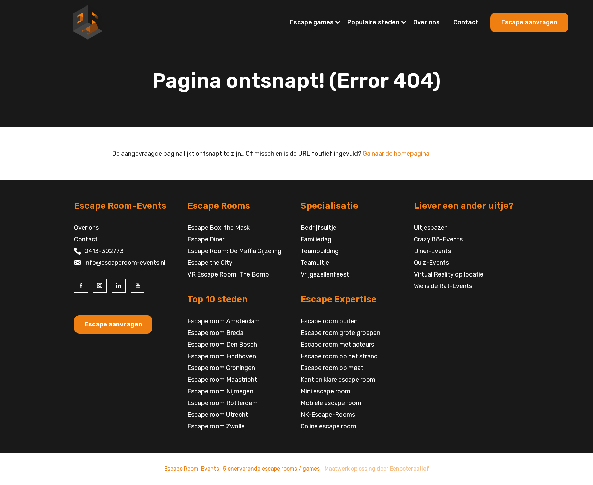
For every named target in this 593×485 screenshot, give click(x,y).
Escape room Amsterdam (223, 321)
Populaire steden (373, 22)
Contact (465, 22)
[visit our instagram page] (100, 286)
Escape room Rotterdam (222, 403)
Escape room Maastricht (222, 379)
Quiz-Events (431, 263)
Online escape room (328, 426)
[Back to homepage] (88, 22)
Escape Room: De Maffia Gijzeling (234, 251)
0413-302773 (104, 251)
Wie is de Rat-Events (443, 286)
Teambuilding (320, 251)
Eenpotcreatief (409, 468)
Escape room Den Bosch (222, 344)
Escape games (312, 22)
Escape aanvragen (529, 22)
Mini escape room (325, 391)
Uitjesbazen (431, 228)
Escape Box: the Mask (218, 228)
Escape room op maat (332, 368)
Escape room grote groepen (340, 333)
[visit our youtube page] (137, 286)
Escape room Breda (215, 333)
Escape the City (209, 263)
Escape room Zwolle (216, 426)
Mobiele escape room (331, 403)
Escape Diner (205, 239)
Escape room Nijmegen (220, 391)
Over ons (426, 22)
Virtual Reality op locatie (449, 274)
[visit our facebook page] (81, 286)
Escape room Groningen (221, 368)
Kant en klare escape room (338, 379)
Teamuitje (315, 263)
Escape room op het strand (339, 356)
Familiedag (316, 239)
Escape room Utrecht (217, 414)
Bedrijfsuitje (318, 228)
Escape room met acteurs (337, 344)
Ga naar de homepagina (396, 153)
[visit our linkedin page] (119, 286)
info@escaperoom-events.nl (124, 263)
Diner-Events (432, 251)
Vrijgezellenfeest (325, 274)
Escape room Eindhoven (221, 356)
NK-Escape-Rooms (328, 414)
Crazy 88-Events (438, 239)
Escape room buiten (329, 321)
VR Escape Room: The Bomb (228, 274)
